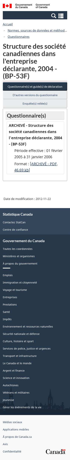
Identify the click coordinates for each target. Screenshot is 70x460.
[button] (35, 15)
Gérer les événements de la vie (22, 407)
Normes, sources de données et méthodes (38, 30)
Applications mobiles (16, 429)
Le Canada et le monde (17, 363)
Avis (5, 444)
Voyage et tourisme (15, 290)
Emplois (8, 275)
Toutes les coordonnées (17, 249)
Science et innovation (16, 378)
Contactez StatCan (14, 222)
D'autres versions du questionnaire (35, 95)
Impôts (7, 319)
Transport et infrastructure (20, 356)
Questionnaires (18, 37)
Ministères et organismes (19, 256)
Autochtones (10, 385)
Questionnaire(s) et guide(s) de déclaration (35, 86)
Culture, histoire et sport (18, 341)
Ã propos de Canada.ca (17, 437)
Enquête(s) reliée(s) (35, 103)
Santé (6, 312)
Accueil (8, 24)
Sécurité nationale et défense (21, 334)
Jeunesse (8, 400)
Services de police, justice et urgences (27, 348)
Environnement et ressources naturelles (28, 326)
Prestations (10, 304)
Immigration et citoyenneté (20, 282)
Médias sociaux (12, 422)
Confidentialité (12, 451)
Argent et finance (14, 370)
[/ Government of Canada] (26, 6)
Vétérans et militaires (16, 392)
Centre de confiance (15, 229)
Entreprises (10, 297)
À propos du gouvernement (20, 263)
